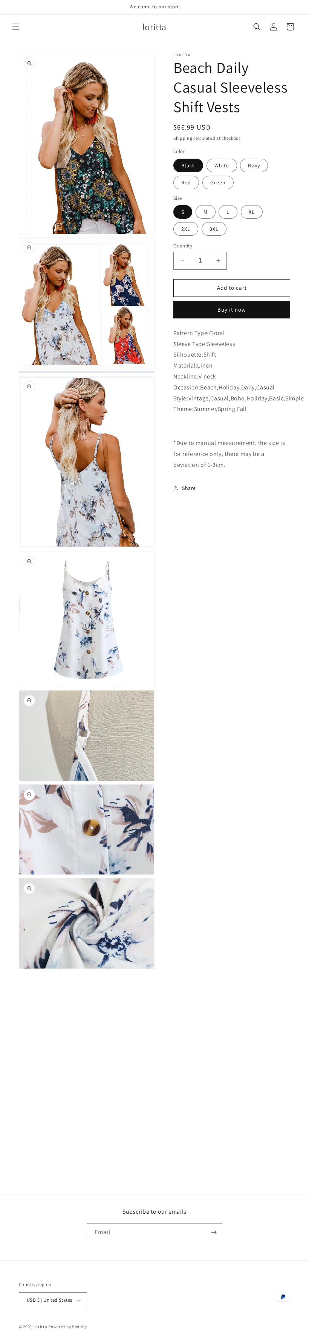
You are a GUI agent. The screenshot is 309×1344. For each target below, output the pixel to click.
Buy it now (231, 309)
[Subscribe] (213, 1232)
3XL (214, 229)
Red (186, 182)
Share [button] (189, 488)
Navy (254, 165)
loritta (40, 1326)
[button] (16, 27)
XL (252, 212)
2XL (185, 229)
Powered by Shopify (67, 1326)
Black (188, 165)
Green (218, 182)
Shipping (183, 138)
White (221, 165)
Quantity (182, 246)
